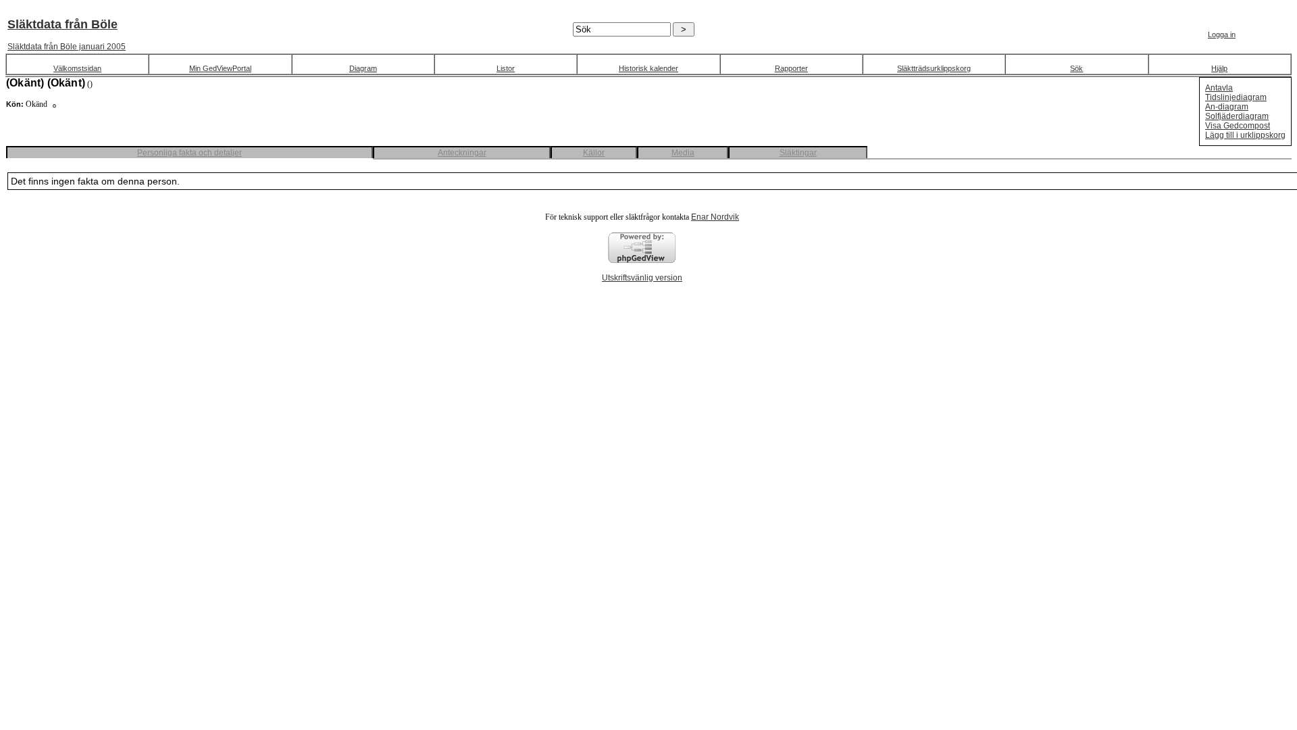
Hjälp (1219, 68)
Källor (594, 152)
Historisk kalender (648, 68)
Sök (1076, 68)
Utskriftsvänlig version (642, 278)
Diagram (363, 68)
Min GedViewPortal (220, 68)
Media (682, 152)
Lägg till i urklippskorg (1245, 135)
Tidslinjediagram (1236, 97)
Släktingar (798, 152)
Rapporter (791, 68)
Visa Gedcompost (1237, 125)
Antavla (1219, 88)
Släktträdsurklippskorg (934, 68)
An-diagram (1226, 107)
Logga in (1222, 34)
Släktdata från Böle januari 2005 (66, 46)
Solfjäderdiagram (1237, 116)
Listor (506, 68)
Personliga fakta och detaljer (189, 152)
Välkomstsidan (77, 68)
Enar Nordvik (715, 217)
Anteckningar (462, 152)
